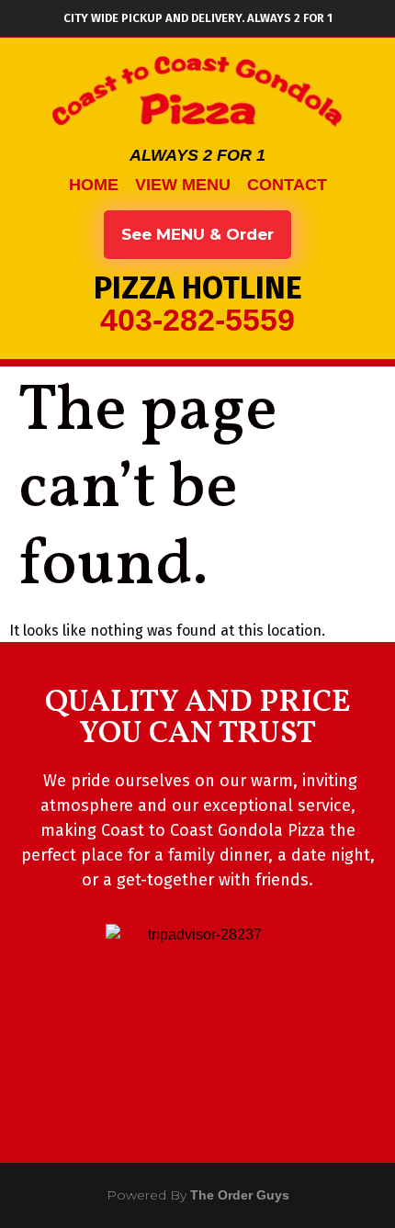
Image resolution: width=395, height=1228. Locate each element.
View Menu (183, 184)
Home (93, 184)
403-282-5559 (197, 319)
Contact (287, 184)
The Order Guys (239, 1195)
